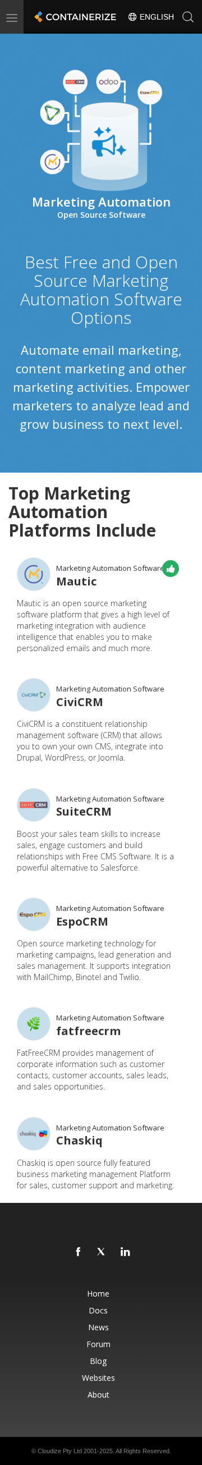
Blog (98, 1361)
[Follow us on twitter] (102, 1252)
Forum (98, 1344)
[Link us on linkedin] (125, 1252)
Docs (98, 1310)
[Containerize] (74, 17)
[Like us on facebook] (78, 1252)
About (98, 1394)
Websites (98, 1377)
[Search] (188, 17)
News (98, 1327)
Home (98, 1293)
